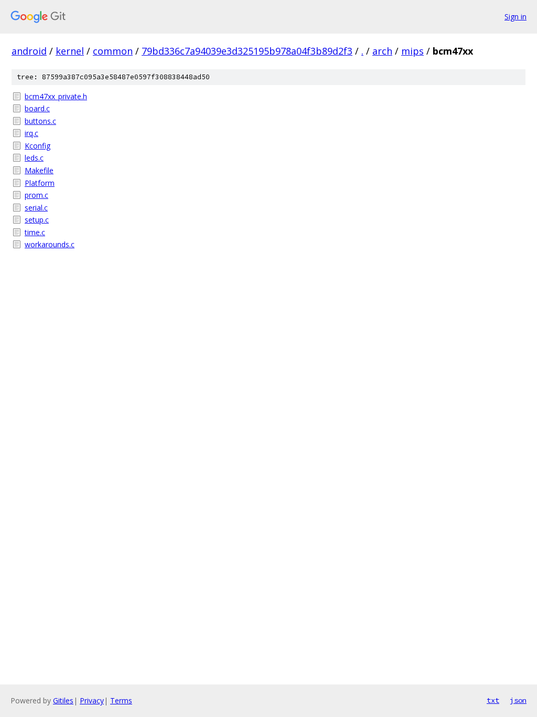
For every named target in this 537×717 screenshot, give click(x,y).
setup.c (37, 220)
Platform (40, 183)
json (518, 700)
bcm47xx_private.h (56, 96)
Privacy (92, 700)
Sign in (515, 17)
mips (412, 51)
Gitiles (63, 700)
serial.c (36, 208)
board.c (37, 108)
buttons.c (40, 121)
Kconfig (37, 146)
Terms (121, 700)
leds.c (34, 158)
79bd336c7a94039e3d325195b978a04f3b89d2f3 (247, 51)
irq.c (31, 133)
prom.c (36, 195)
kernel (70, 51)
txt (493, 700)
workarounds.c (49, 244)
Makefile (39, 170)
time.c (35, 232)
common (113, 51)
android (29, 51)
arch (382, 51)
